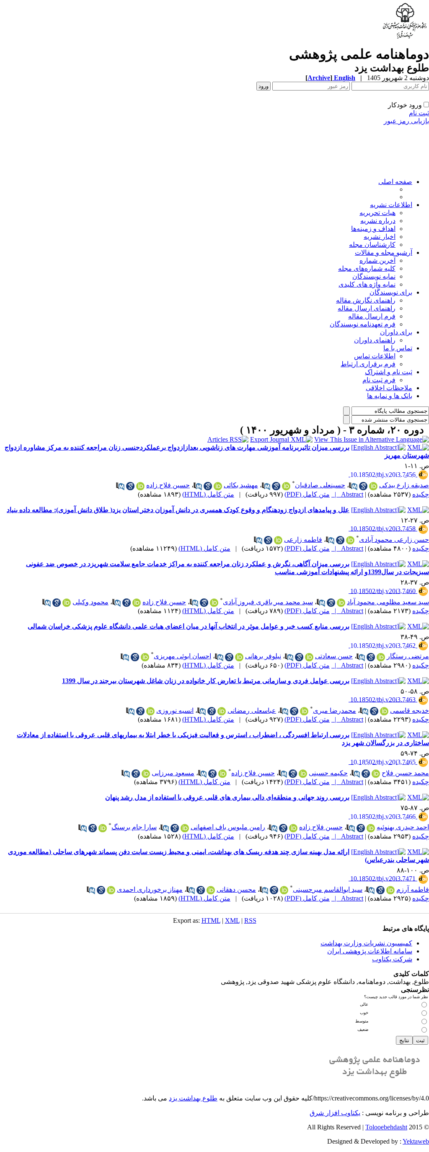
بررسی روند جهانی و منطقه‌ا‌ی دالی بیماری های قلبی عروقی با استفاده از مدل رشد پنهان (227, 797)
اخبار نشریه (379, 236)
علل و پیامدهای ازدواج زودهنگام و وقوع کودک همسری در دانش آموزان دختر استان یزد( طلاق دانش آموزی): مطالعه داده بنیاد (178, 509)
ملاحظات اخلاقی (389, 387)
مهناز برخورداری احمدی (150, 889)
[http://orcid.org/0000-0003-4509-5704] (211, 890)
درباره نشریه (377, 220)
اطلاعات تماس (374, 356)
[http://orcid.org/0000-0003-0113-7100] (66, 602)
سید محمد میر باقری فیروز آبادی (268, 602)
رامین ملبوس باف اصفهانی (228, 827)
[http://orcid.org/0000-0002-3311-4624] (384, 711)
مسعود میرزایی (173, 773)
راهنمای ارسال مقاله (366, 308)
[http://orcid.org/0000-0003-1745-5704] (111, 890)
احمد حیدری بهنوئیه (403, 827)
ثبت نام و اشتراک (388, 371)
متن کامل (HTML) (208, 494)
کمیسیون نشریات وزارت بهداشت (366, 943)
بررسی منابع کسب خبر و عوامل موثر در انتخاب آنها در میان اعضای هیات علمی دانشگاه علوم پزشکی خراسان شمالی (188, 626)
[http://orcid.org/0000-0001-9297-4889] (185, 828)
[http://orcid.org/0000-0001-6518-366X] (293, 828)
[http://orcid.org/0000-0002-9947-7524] (304, 711)
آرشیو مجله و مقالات (383, 252)
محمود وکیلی (90, 602)
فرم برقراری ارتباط (368, 364)
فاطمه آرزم (412, 889)
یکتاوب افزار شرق (335, 1112)
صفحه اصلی (395, 181)
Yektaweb (416, 1141)
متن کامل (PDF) (307, 494)
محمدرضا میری (334, 710)
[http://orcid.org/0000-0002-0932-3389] (371, 828)
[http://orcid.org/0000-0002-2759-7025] (390, 890)
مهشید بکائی (241, 485)
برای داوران (396, 332)
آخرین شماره (377, 260)
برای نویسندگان (391, 292)
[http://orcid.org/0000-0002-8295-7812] (102, 828)
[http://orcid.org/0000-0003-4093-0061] (284, 890)
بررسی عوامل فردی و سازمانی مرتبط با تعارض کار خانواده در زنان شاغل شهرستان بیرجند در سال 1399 (205, 680)
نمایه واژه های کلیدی (367, 284)
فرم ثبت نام (378, 379)
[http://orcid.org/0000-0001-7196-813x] (218, 486)
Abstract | (347, 494)
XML (232, 920)
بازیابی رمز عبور (406, 120)
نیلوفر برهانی (263, 656)
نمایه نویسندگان (373, 276)
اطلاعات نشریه (391, 204)
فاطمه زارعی (303, 539)
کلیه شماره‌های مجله (366, 268)
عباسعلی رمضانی (251, 710)
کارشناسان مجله (372, 244)
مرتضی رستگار (408, 656)
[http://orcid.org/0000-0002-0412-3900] (221, 711)
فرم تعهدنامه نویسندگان (362, 324)
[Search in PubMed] (353, 486)
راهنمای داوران (374, 340)
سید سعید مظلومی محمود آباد (388, 602)
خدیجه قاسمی (409, 710)
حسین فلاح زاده (168, 485)
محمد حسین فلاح (405, 773)
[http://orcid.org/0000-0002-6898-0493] (150, 711)
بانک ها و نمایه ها (389, 395)
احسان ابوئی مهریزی (182, 656)
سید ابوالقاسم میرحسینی (327, 889)
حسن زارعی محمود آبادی (394, 539)
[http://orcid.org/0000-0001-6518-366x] (140, 486)
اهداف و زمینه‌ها (373, 228)
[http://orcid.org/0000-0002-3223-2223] (278, 540)
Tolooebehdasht (386, 1127)
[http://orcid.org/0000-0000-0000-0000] (214, 602)
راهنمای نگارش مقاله (365, 300)
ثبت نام (419, 112)
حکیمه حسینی (328, 773)
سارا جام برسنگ (134, 827)
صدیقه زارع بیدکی (404, 485)
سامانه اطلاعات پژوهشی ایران (369, 951)
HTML (211, 920)
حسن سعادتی (334, 656)
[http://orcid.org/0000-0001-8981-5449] (373, 486)
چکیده (420, 494)
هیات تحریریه (377, 212)
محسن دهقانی (236, 889)
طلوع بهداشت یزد (193, 1098)
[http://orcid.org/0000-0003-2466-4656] (286, 486)
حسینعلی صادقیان (320, 485)
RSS (250, 920)
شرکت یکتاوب (392, 959)
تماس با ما (397, 348)
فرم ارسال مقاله (371, 316)
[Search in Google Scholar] (363, 486)
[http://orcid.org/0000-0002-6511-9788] (350, 540)
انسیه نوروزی (175, 710)
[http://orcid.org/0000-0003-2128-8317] (145, 657)
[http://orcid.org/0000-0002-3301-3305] (341, 602)
